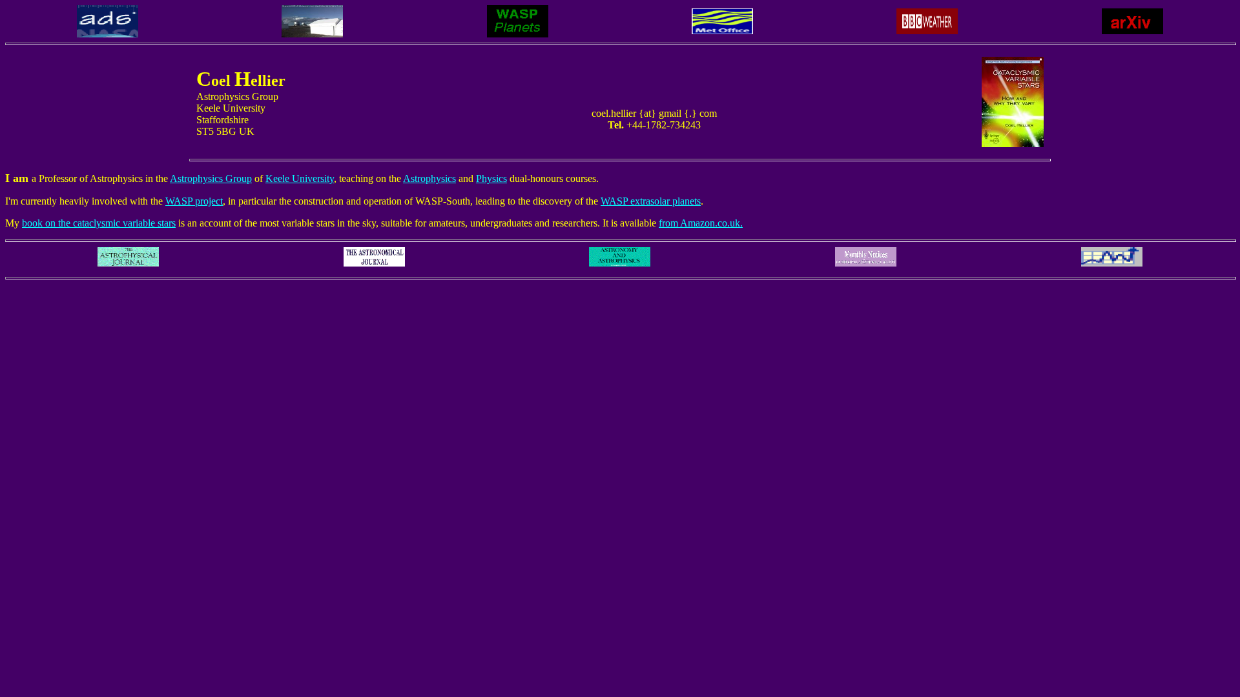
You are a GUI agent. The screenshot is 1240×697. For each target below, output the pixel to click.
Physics (491, 178)
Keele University (299, 178)
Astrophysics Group (211, 178)
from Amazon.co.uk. (701, 222)
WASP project (194, 201)
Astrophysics (429, 178)
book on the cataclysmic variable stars (99, 222)
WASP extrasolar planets (651, 201)
